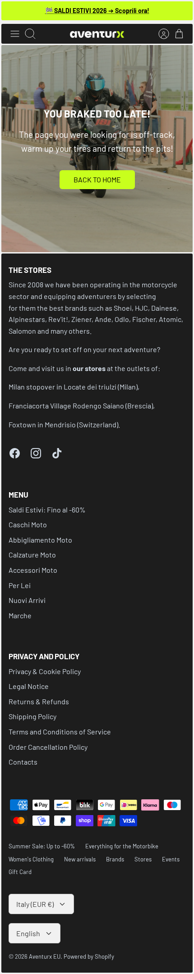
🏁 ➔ (97, 10)
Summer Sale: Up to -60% (42, 846)
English (28, 933)
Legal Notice (29, 686)
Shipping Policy (32, 716)
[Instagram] (35, 453)
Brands (115, 859)
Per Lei (20, 585)
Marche (20, 615)
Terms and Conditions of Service (60, 731)
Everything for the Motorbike (121, 846)
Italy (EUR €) (35, 904)
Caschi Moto (28, 524)
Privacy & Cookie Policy (45, 671)
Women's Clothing (31, 859)
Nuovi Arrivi (27, 600)
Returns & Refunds (39, 701)
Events (171, 859)
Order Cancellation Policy (48, 747)
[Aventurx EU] (97, 34)
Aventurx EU (44, 956)
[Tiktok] (57, 453)
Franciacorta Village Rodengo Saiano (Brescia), (82, 405)
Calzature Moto (32, 554)
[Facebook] (14, 453)
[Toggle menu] (15, 34)
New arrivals (80, 859)
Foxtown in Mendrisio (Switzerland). (64, 424)
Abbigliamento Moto (40, 539)
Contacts (23, 761)
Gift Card (20, 871)
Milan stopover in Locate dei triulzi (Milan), (74, 386)
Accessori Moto (33, 570)
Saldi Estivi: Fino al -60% (47, 509)
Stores (143, 859)
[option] (97, 148)
